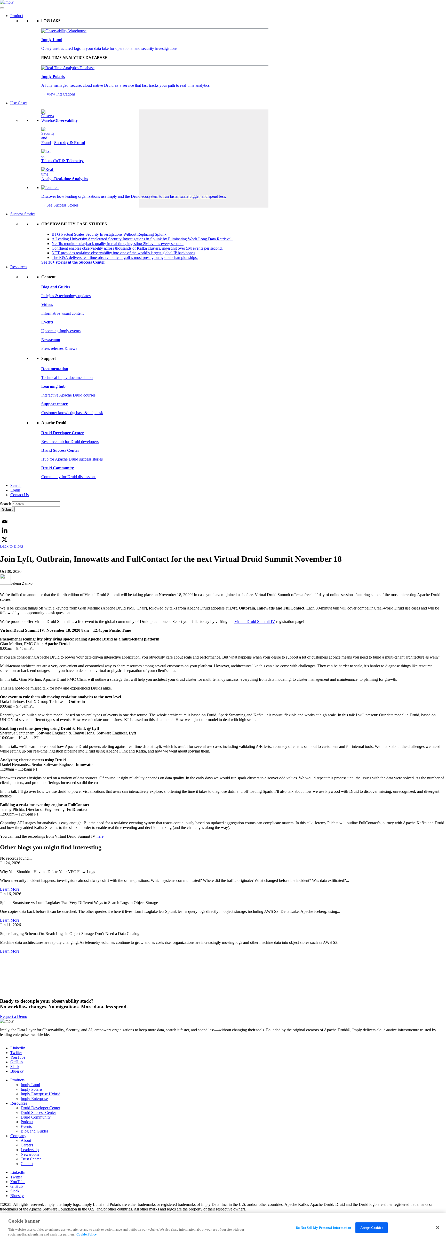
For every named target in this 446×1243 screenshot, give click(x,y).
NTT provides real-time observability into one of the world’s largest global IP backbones (123, 253)
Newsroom (30, 1154)
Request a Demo (13, 1016)
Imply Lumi (30, 1084)
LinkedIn (17, 1048)
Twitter (16, 1052)
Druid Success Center (38, 1112)
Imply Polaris (31, 1089)
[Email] (4, 521)
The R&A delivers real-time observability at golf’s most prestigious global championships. (125, 257)
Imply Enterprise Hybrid (40, 1094)
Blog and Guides (34, 1131)
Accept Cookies (371, 1227)
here (100, 836)
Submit (7, 509)
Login (15, 490)
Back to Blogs (11, 546)
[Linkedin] (4, 530)
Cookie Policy (86, 1234)
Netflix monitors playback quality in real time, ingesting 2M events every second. (118, 243)
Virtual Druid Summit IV (254, 621)
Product (16, 15)
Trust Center (31, 1159)
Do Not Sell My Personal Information (323, 1227)
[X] (4, 539)
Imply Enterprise (34, 1098)
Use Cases (18, 103)
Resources (18, 267)
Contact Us (19, 495)
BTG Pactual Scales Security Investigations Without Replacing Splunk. (110, 234)
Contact (27, 1163)
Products (17, 1080)
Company (18, 1136)
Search (15, 485)
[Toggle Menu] (2, 8)
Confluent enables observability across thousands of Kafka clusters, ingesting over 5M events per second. (137, 248)
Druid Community (36, 1117)
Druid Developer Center (40, 1108)
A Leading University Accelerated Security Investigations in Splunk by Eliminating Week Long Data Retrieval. (142, 239)
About (26, 1140)
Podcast (27, 1122)
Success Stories (22, 214)
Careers (27, 1145)
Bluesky (17, 1071)
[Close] (437, 1227)
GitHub (16, 1062)
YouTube (17, 1057)
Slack (14, 1066)
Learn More (9, 889)
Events (26, 1126)
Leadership (30, 1149)
